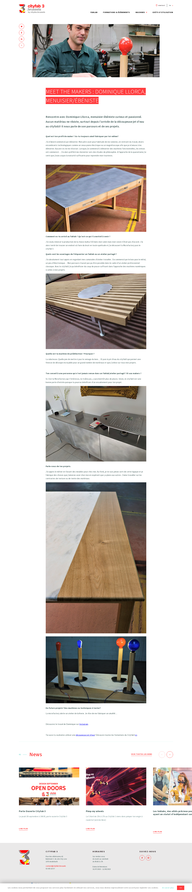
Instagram (83, 724)
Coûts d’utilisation (162, 12)
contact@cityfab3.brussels (56, 866)
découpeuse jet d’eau (85, 735)
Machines (140, 12)
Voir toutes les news (141, 754)
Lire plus (23, 829)
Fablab (94, 12)
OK (181, 888)
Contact (161, 5)
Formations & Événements (116, 12)
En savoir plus (168, 888)
